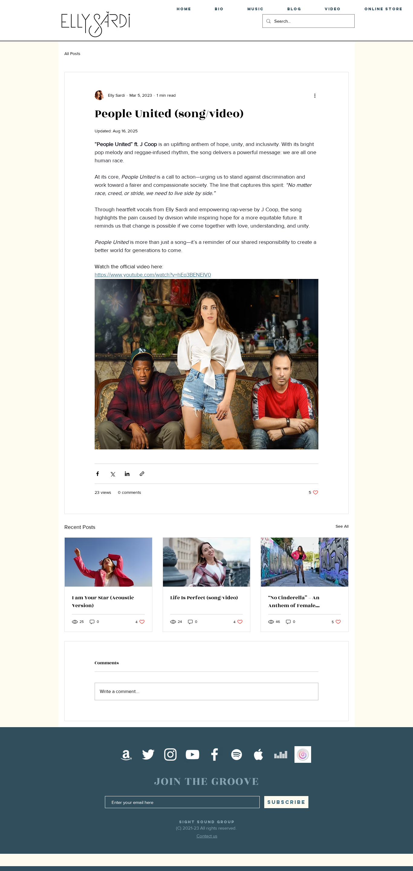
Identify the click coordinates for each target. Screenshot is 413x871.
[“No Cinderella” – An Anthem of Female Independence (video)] (304, 562)
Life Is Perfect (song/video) (204, 598)
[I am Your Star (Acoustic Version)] (108, 562)
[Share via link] (142, 474)
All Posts (72, 53)
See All (342, 526)
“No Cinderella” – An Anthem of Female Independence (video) (295, 602)
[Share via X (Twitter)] (112, 474)
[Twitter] (148, 754)
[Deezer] (280, 754)
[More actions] (314, 95)
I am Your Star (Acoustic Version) (103, 602)
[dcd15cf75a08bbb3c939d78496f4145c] (302, 754)
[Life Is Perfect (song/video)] (206, 562)
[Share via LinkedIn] (127, 474)
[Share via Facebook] (97, 474)
